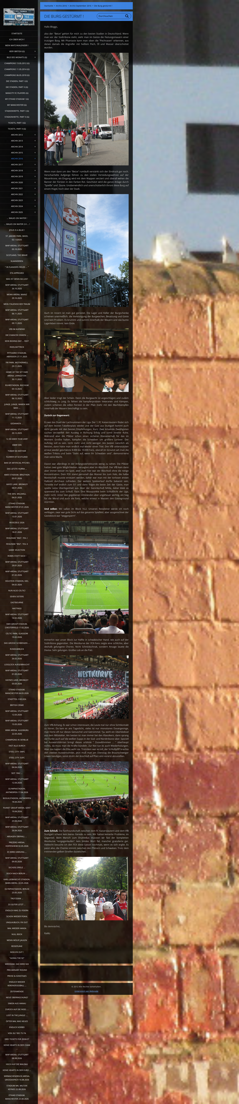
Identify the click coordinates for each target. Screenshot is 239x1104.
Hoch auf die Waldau (17, 1064)
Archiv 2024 (17, 206)
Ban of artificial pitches (17, 462)
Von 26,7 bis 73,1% (17, 1033)
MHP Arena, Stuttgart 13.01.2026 (16, 515)
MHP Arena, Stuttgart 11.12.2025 (16, 416)
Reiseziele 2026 (16, 522)
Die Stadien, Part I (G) (17, 81)
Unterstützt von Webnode (86, 991)
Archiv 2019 (17, 176)
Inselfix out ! (17, 952)
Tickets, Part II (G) (17, 128)
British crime (17, 705)
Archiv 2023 (17, 200)
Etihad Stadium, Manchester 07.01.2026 (17, 505)
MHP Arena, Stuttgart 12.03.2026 (16, 713)
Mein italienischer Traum (17, 304)
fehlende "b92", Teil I (17, 538)
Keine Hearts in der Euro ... (17, 1070)
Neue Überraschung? (17, 997)
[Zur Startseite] (19, 13)
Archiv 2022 (17, 194)
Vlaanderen (17, 261)
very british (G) (17, 51)
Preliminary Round (17, 970)
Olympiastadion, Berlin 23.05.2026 (17, 891)
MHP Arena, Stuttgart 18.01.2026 (16, 530)
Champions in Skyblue (17, 739)
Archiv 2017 (17, 164)
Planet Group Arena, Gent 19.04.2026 (17, 809)
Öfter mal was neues (17, 1021)
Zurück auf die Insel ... (17, 1009)
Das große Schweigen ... (17, 643)
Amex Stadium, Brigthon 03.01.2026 (17, 476)
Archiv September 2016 (80, 5)
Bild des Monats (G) (17, 57)
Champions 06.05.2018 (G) (16, 75)
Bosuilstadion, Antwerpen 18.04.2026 (17, 800)
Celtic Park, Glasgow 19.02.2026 (17, 635)
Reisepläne (16, 946)
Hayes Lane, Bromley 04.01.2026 (17, 486)
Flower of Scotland (17, 457)
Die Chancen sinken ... (17, 335)
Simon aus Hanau (17, 1003)
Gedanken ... (17, 423)
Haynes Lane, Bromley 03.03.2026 (16, 682)
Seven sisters (17, 596)
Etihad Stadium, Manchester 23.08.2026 (17, 1097)
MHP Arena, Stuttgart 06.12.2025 (16, 396)
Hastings (17, 608)
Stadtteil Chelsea (17, 699)
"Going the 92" (16, 958)
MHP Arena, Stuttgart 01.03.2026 (16, 672)
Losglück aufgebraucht (17, 664)
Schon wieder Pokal (17, 916)
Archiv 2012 (17, 134)
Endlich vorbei (17, 1027)
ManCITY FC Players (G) (17, 93)
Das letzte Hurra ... (17, 468)
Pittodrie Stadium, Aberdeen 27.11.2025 (17, 355)
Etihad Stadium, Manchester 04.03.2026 (17, 691)
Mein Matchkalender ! (16, 45)
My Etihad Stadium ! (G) (17, 99)
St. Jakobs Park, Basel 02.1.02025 (17, 238)
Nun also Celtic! (16, 590)
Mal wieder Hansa (16, 928)
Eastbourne (17, 602)
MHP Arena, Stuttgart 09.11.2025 (16, 321)
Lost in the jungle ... (17, 1015)
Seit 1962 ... (16, 773)
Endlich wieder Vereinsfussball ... (16, 984)
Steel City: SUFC (17, 757)
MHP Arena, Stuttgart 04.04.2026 (16, 765)
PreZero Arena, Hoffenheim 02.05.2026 (17, 844)
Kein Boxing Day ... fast (17, 341)
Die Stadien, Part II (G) (17, 87)
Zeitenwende (17, 991)
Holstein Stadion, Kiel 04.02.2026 (16, 583)
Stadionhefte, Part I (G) (17, 111)
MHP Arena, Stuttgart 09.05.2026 (16, 860)
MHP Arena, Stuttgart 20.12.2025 (16, 431)
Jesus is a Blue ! (17, 230)
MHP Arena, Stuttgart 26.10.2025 (16, 287)
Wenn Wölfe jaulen (17, 940)
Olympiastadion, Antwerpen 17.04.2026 (17, 790)
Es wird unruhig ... (17, 852)
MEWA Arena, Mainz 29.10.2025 (17, 296)
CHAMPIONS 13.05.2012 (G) (16, 63)
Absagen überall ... (17, 836)
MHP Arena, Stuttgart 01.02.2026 (16, 573)
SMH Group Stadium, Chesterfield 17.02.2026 (17, 626)
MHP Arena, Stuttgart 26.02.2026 (16, 657)
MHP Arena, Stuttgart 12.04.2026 (16, 781)
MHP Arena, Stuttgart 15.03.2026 (16, 722)
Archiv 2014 (17, 146)
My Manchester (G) (17, 105)
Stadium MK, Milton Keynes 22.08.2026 (17, 1087)
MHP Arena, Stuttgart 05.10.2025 (16, 247)
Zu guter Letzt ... (17, 904)
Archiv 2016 (17, 158)
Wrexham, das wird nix (17, 964)
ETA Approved (17, 273)
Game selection (17, 550)
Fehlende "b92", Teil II (17, 544)
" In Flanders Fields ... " (17, 267)
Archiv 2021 (17, 188)
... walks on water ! (17, 218)
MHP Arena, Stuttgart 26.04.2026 (16, 829)
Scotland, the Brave (17, 255)
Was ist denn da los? (17, 279)
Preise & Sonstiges (17, 976)
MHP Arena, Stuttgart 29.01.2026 (16, 564)
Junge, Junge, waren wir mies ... (16, 406)
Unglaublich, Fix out (17, 922)
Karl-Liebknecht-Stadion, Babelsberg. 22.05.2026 (17, 881)
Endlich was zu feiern (16, 910)
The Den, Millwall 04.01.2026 (17, 495)
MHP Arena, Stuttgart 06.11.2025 (16, 312)
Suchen (127, 16)
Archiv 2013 (17, 140)
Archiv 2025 (17, 212)
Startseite (16, 33)
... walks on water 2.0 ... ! (17, 224)
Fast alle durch (17, 745)
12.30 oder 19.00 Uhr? (17, 439)
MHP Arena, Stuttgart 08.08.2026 (16, 1056)
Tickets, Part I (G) (17, 122)
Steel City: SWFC (17, 751)
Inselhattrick (17, 347)
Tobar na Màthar (17, 451)
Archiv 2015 (17, 152)
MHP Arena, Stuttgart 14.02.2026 (16, 616)
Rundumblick (17, 649)
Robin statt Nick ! (17, 556)
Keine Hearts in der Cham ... (17, 1047)
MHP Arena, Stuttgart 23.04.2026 (16, 819)
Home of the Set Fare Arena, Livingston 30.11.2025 (17, 376)
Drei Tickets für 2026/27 (17, 1039)
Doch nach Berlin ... (17, 873)
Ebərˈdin (17, 445)
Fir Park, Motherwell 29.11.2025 (17, 364)
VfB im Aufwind (17, 329)
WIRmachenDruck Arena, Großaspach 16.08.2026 (17, 1078)
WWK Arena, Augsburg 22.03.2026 (16, 732)
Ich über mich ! (17, 39)
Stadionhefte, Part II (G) (17, 117)
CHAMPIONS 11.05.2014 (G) (16, 69)
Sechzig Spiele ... (17, 867)
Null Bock (17, 934)
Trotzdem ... (17, 898)
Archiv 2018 (17, 170)
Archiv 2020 (17, 182)
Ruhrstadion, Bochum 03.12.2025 (17, 387)
